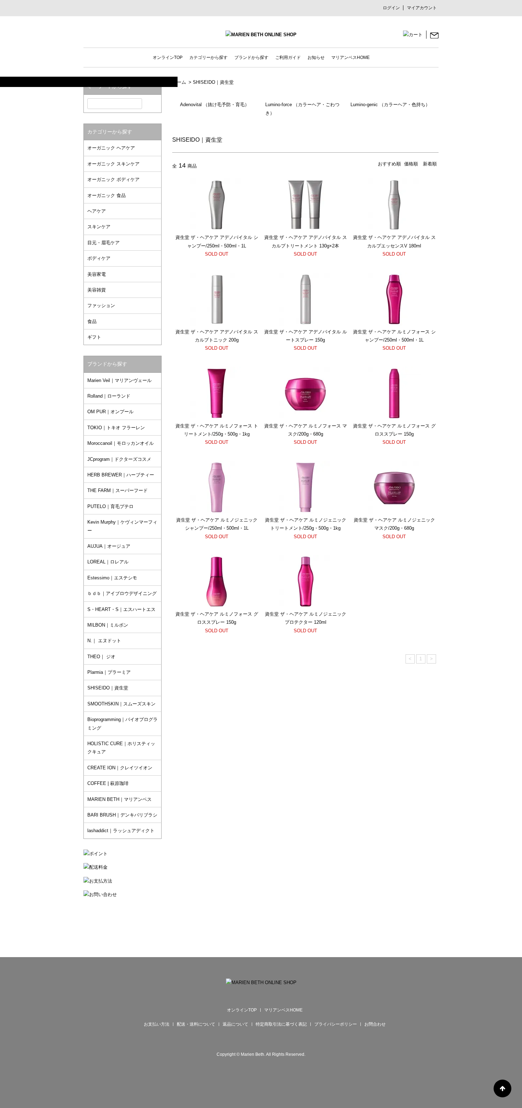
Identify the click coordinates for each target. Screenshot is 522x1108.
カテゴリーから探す (208, 57)
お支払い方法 (156, 1024)
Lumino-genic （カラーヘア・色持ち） (390, 104)
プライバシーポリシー (335, 1024)
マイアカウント (422, 7)
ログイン (391, 7)
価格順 (411, 164)
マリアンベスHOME (350, 57)
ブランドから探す (251, 57)
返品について (235, 1024)
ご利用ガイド (288, 57)
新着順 (430, 164)
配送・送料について (196, 1024)
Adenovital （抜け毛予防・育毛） (214, 104)
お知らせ (316, 57)
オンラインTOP (168, 57)
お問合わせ (375, 1024)
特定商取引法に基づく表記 (281, 1024)
